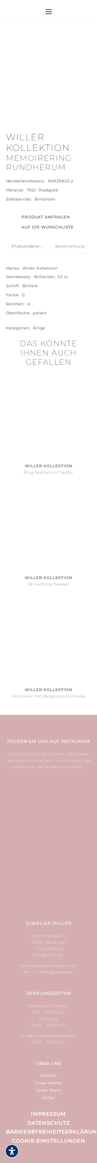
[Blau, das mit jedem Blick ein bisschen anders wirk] (70, 839)
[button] (40, 227)
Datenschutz (48, 1123)
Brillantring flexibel (48, 584)
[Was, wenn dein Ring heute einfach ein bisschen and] (26, 798)
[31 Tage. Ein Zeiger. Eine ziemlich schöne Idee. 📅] (70, 798)
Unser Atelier (48, 1082)
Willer (48, 1097)
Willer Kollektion (40, 268)
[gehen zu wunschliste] (88, 13)
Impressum (48, 1114)
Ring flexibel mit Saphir (48, 472)
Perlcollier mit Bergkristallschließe (48, 696)
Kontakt (48, 1075)
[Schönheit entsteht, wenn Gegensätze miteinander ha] (26, 881)
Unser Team (48, 1090)
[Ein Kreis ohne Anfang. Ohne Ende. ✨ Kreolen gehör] (70, 881)
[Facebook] (54, 1153)
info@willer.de (48, 955)
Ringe (39, 327)
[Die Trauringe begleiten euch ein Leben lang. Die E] (26, 839)
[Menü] (48, 11)
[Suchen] (73, 11)
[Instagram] (42, 1153)
